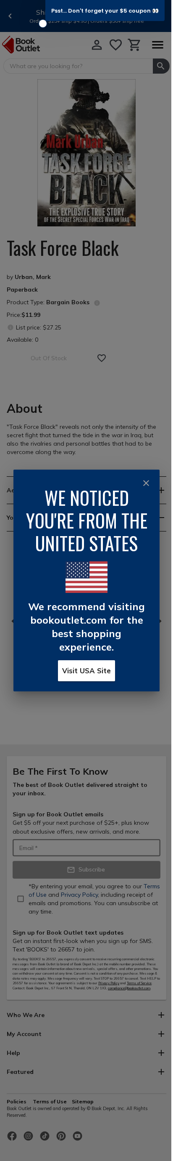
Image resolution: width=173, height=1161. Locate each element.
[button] (105, 10)
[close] (146, 483)
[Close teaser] (43, 23)
